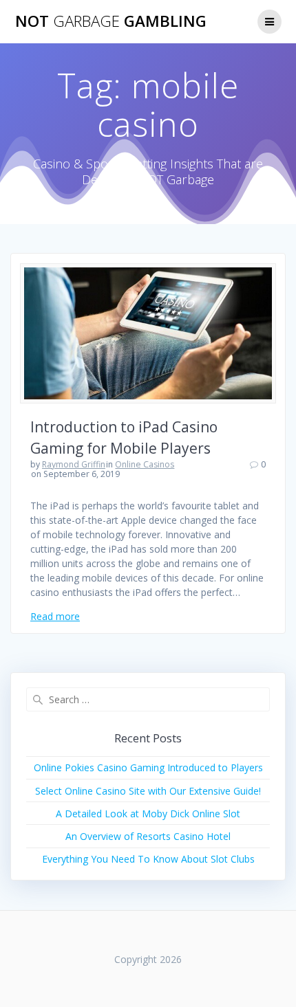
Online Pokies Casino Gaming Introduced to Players (148, 767)
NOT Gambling (111, 21)
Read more (55, 616)
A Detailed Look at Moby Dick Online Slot (148, 813)
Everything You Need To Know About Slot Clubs (148, 858)
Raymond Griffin (73, 464)
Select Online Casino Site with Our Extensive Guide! (148, 790)
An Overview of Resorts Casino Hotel (148, 836)
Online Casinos (144, 464)
